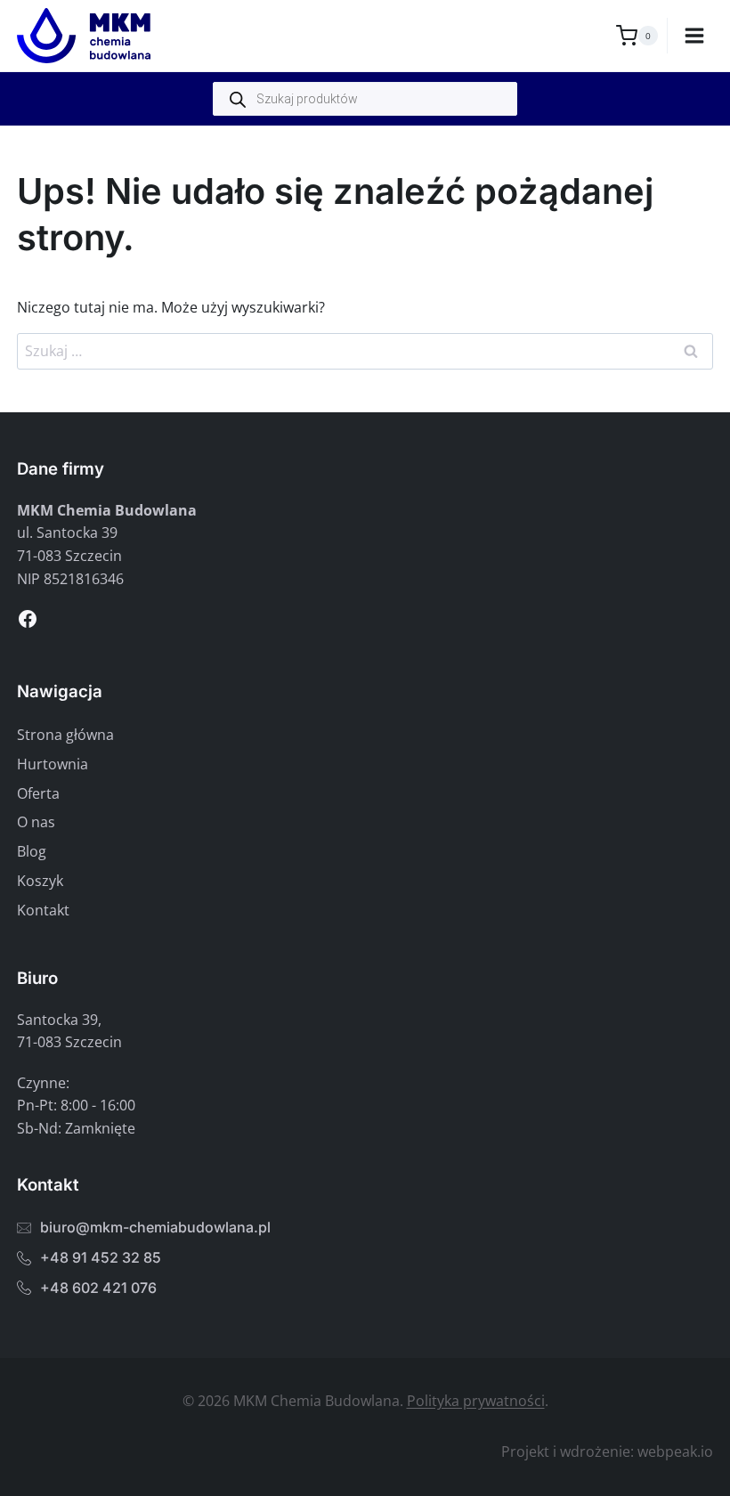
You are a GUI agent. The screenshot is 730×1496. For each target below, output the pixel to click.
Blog (31, 851)
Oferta (38, 793)
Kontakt (43, 910)
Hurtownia (52, 764)
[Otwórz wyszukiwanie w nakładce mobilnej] (365, 98)
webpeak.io (675, 1451)
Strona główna (65, 734)
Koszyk (40, 880)
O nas (36, 822)
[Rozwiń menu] (695, 35)
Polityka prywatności (476, 1401)
